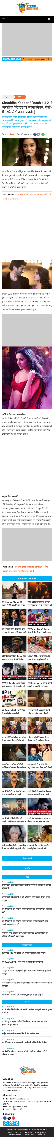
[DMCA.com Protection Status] (11, 1123)
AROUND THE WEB (27, 578)
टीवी (27, 877)
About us (17, 1133)
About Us (8, 1079)
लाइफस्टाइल (27, 945)
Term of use (27, 1133)
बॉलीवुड (27, 867)
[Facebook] (5, 1118)
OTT (27, 1001)
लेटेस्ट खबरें (27, 858)
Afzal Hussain (10, 134)
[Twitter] (9, 1118)
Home (7, 97)
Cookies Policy (29, 1135)
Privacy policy (39, 1133)
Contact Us (9, 1095)
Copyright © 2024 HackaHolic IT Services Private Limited (27, 1130)
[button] (3, 19)
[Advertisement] (27, 233)
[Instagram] (13, 1118)
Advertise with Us (15, 1135)
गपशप (19, 97)
